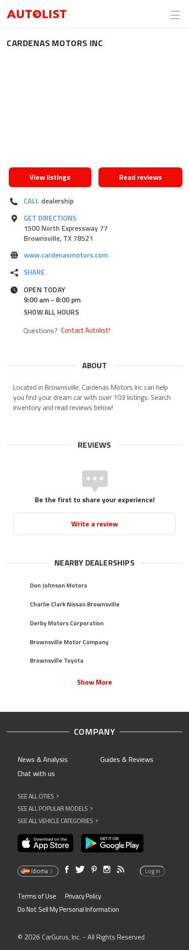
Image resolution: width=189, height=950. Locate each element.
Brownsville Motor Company (69, 641)
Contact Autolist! (85, 330)
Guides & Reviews (126, 759)
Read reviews (140, 177)
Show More (94, 682)
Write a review (94, 524)
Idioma (39, 871)
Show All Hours (51, 312)
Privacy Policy (83, 896)
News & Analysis (43, 759)
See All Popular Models (55, 808)
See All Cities (38, 796)
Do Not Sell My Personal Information (68, 909)
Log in (152, 871)
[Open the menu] (175, 15)
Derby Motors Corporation (67, 622)
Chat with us (36, 773)
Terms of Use (37, 896)
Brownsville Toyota (57, 660)
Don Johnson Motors (58, 585)
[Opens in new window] (95, 110)
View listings (49, 177)
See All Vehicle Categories (58, 820)
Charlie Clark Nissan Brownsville (75, 604)
